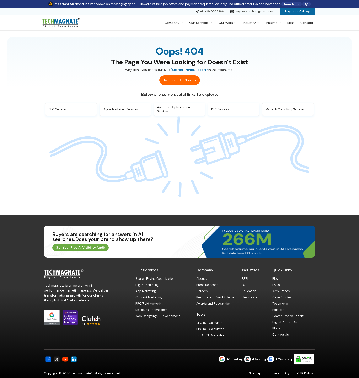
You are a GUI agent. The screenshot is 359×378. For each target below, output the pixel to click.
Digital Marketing (147, 285)
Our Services (199, 23)
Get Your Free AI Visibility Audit (80, 247)
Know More (291, 4)
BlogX (276, 328)
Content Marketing (148, 297)
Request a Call (294, 11)
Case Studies (281, 297)
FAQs (276, 285)
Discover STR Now (177, 80)
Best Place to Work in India (215, 297)
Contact (306, 23)
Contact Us (280, 335)
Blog (290, 23)
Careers (202, 291)
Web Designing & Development (157, 316)
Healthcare (250, 297)
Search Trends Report (288, 316)
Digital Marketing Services (120, 109)
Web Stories (281, 291)
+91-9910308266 (212, 11)
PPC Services (220, 109)
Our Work (226, 23)
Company (172, 23)
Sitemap (255, 373)
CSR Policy (305, 373)
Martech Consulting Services (285, 109)
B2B (244, 285)
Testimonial (280, 303)
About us (202, 279)
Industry (249, 23)
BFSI (245, 279)
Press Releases (207, 285)
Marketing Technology (151, 310)
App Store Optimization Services (173, 109)
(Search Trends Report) (189, 70)
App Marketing (145, 291)
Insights (271, 23)
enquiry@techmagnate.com (254, 11)
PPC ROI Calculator (210, 329)
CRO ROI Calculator (210, 335)
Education (249, 291)
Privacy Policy (279, 373)
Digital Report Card (285, 322)
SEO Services (58, 109)
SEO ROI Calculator (210, 323)
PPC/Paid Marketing (149, 303)
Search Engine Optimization (155, 279)
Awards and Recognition (213, 303)
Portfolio (278, 310)
